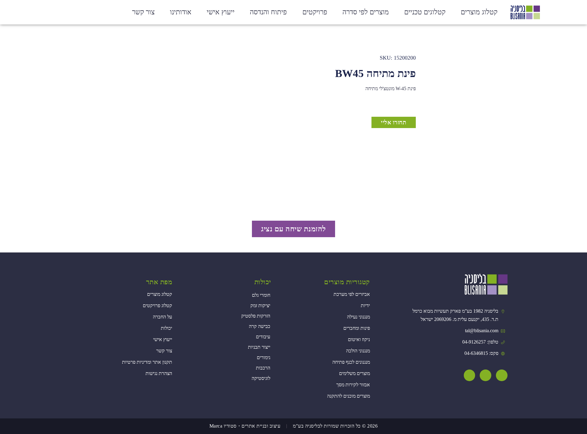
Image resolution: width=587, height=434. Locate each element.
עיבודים (263, 336)
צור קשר (143, 12)
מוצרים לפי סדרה (365, 12)
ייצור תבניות (259, 347)
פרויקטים (314, 12)
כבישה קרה (259, 326)
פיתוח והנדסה (268, 12)
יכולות (262, 282)
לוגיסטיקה (261, 378)
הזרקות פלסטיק (255, 315)
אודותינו (180, 12)
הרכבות (263, 367)
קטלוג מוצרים (479, 12)
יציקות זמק (260, 305)
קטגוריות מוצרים (347, 282)
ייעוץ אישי (220, 12)
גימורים (263, 357)
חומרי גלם (261, 295)
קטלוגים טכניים (424, 12)
